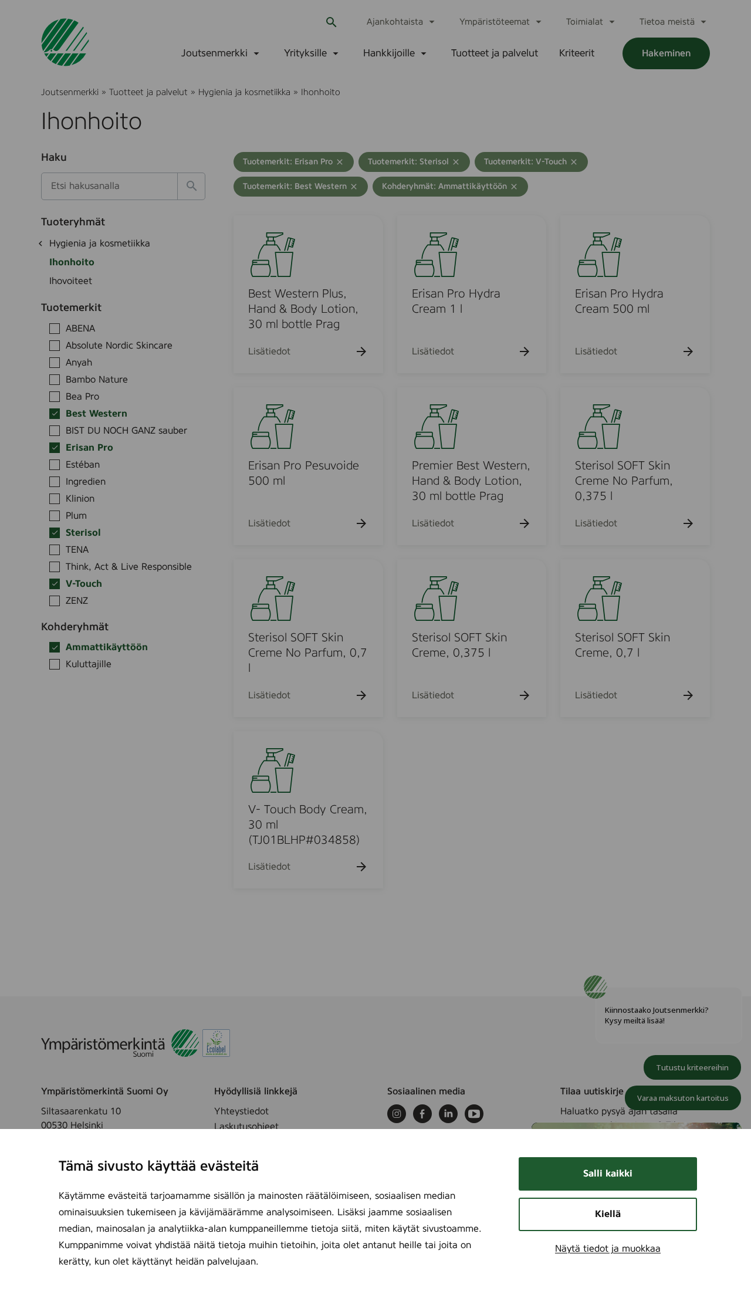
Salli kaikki (607, 1173)
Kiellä (608, 1214)
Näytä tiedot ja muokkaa (608, 1248)
